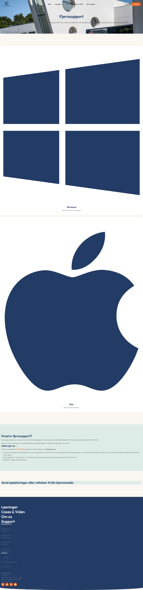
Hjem (49, 4)
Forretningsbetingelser (20, 589)
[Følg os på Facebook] (3, 584)
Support (136, 4)
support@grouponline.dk (11, 562)
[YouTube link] (15, 584)
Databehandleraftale (35, 589)
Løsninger (58, 4)
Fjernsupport (91, 4)
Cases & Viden (78, 4)
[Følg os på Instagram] (11, 584)
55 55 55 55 (20, 449)
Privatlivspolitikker (6, 589)
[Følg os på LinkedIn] (7, 584)
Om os (68, 4)
